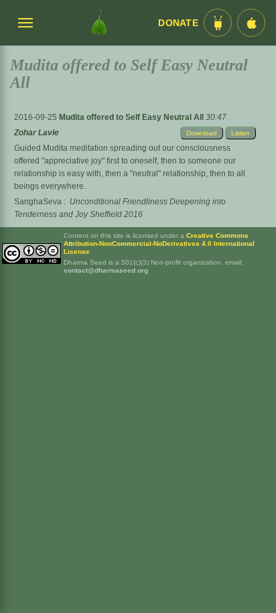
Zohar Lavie (36, 132)
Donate (178, 23)
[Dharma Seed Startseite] (99, 23)
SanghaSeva (38, 201)
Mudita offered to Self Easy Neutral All (132, 117)
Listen (240, 133)
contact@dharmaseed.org (106, 270)
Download (201, 133)
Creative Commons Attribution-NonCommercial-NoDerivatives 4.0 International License (159, 243)
